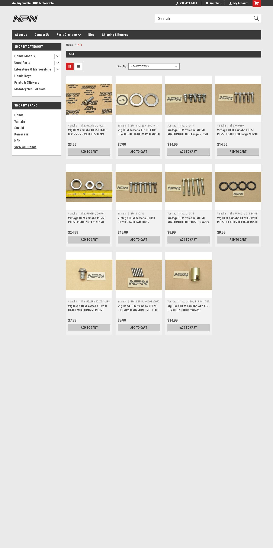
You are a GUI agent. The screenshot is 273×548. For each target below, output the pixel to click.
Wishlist (215, 3)
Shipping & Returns (115, 35)
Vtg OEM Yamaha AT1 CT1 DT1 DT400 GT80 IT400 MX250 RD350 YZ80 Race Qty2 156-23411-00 (139, 134)
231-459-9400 (188, 3)
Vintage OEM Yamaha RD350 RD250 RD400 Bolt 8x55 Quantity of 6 (188, 222)
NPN (17, 141)
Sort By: (122, 66)
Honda (18, 115)
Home (69, 44)
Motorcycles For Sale (30, 89)
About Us (21, 35)
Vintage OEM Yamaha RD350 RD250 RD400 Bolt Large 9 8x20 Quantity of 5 (187, 134)
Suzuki (19, 128)
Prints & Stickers (26, 83)
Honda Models (24, 56)
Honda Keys (22, 76)
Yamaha (19, 121)
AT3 (80, 44)
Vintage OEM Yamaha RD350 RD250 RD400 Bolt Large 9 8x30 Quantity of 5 (237, 134)
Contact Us (42, 35)
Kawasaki (21, 134)
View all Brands (25, 147)
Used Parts (22, 63)
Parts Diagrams (67, 34)
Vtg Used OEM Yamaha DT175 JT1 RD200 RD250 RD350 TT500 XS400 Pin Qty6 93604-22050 (138, 310)
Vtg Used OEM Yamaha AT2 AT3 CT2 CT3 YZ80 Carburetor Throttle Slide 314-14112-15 (188, 310)
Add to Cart (89, 151)
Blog (91, 35)
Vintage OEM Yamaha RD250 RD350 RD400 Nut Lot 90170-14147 (86, 222)
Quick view (89, 119)
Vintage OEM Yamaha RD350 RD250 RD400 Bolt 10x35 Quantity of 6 (136, 222)
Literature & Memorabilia (32, 69)
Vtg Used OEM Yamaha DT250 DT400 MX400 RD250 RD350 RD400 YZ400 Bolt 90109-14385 (88, 310)
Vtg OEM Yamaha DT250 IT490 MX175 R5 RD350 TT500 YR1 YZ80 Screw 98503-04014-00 (87, 134)
